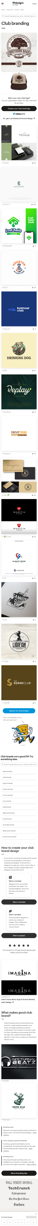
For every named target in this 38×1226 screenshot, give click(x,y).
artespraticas (7, 453)
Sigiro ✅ (6, 495)
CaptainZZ (6, 1080)
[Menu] (2, 3)
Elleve (5, 370)
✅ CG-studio (7, 536)
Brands (17, 9)
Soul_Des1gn (7, 412)
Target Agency (6, 1119)
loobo (5, 619)
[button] (36, 1214)
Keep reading (31, 1164)
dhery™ (6, 287)
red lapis (6, 661)
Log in (34, 3)
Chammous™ (6, 997)
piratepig (6, 163)
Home (3, 9)
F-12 (5, 578)
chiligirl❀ (6, 703)
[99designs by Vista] (18, 3)
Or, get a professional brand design (18, 118)
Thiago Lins (7, 329)
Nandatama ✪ (7, 246)
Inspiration (10, 9)
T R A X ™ (7, 204)
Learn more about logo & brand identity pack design (18, 1000)
